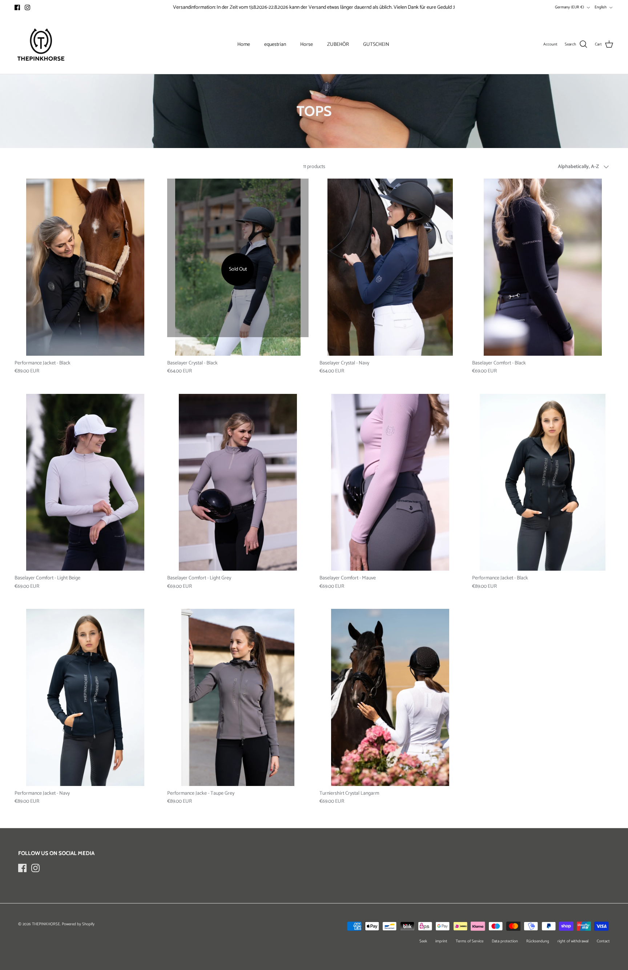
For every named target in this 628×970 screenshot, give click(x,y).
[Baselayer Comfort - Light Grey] (238, 482)
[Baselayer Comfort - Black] (543, 267)
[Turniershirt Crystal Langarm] (390, 697)
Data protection (505, 941)
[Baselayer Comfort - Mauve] (390, 482)
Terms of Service (469, 941)
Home (243, 44)
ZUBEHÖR (338, 44)
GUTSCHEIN (376, 44)
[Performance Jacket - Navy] (85, 697)
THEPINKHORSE (46, 924)
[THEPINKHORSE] (41, 45)
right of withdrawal (572, 941)
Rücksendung (537, 941)
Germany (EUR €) (569, 7)
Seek (423, 941)
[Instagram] (27, 7)
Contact (603, 941)
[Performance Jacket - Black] (85, 267)
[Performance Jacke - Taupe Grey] (238, 697)
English (601, 7)
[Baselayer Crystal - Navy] (390, 267)
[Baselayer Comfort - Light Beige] (85, 482)
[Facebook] (17, 7)
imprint (441, 941)
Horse (306, 44)
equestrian (275, 44)
